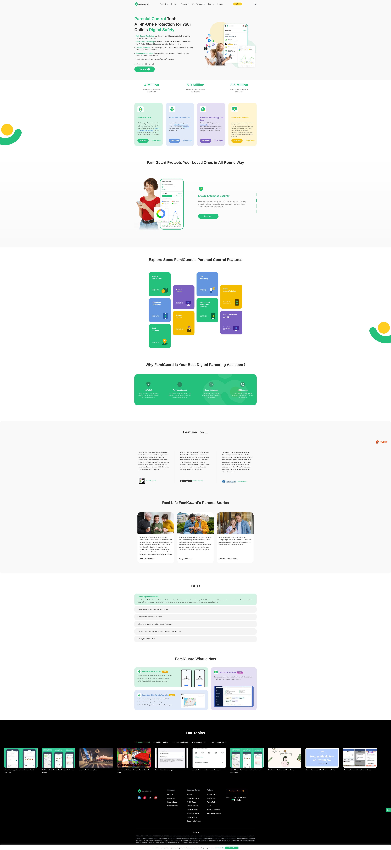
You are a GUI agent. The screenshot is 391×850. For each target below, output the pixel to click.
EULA (209, 806)
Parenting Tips (192, 817)
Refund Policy (211, 802)
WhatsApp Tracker (193, 813)
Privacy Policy (212, 794)
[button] (256, 194)
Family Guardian (192, 806)
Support (220, 4)
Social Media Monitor (194, 821)
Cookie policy (220, 848)
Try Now (238, 4)
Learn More (143, 140)
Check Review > (151, 481)
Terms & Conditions (213, 809)
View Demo (156, 140)
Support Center (172, 802)
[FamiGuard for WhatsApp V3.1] (171, 700)
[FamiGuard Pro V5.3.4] (171, 677)
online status (204, 125)
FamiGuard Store (235, 791)
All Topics (190, 794)
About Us (170, 794)
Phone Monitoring (193, 798)
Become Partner (172, 806)
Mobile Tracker (192, 802)
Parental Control (192, 809)
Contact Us (171, 798)
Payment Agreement (214, 813)
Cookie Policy (211, 798)
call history (185, 127)
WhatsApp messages (181, 125)
